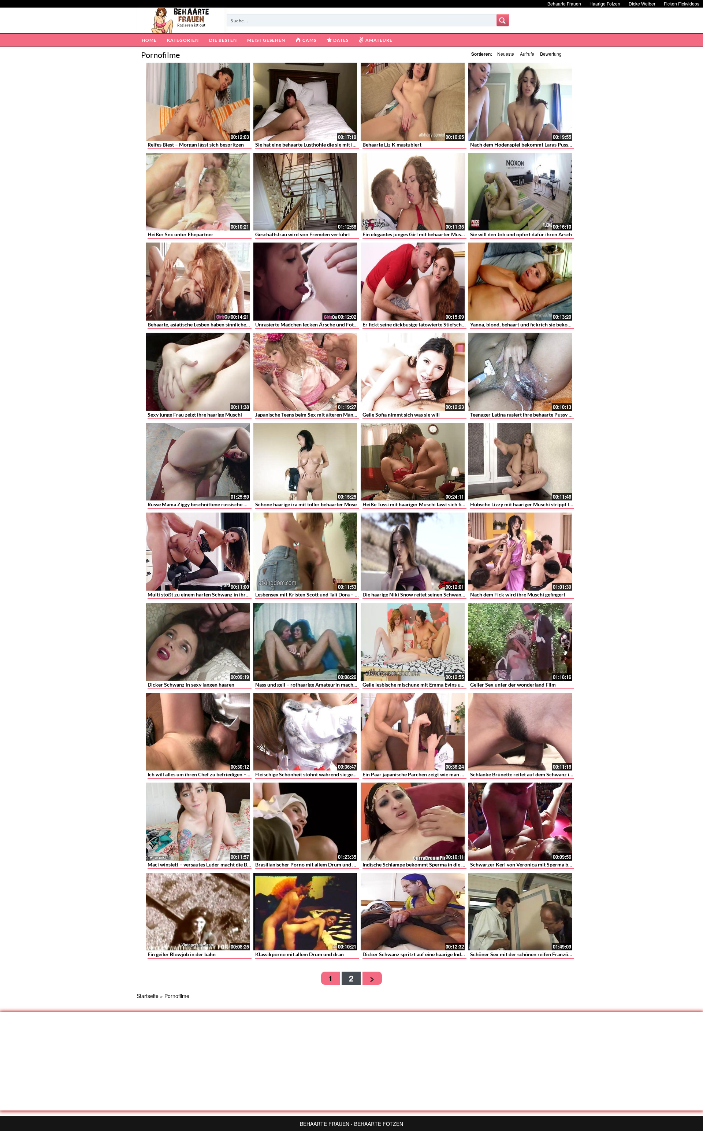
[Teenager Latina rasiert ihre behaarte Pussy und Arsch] (520, 372)
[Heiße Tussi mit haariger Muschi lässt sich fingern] (413, 462)
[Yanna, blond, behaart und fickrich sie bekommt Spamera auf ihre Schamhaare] (520, 282)
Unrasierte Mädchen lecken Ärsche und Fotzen (308, 324)
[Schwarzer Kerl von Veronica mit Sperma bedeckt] (520, 822)
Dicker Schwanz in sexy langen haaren (191, 684)
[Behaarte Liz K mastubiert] (413, 102)
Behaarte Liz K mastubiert (391, 144)
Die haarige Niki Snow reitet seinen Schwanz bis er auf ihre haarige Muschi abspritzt (458, 594)
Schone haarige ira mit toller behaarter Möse (306, 504)
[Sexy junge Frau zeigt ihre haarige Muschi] (198, 372)
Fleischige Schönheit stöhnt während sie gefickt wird (315, 774)
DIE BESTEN (223, 40)
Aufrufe (527, 54)
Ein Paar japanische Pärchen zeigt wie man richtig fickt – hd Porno (437, 774)
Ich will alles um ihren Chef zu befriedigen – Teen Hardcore (214, 774)
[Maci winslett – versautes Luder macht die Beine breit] (198, 822)
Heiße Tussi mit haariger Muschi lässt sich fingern (418, 504)
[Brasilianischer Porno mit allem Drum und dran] (305, 822)
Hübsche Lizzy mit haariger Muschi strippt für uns (527, 504)
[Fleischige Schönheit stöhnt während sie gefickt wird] (305, 732)
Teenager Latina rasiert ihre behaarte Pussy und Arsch (531, 414)
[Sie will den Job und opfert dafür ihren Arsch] (520, 192)
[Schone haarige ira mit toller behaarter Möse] (305, 462)
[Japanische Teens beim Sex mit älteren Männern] (305, 372)
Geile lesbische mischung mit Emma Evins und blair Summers (431, 684)
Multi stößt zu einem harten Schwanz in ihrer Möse (206, 594)
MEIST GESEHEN (266, 40)
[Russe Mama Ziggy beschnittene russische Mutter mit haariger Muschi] (198, 462)
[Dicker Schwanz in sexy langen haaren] (198, 642)
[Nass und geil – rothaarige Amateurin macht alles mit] (305, 642)
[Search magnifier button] (502, 20)
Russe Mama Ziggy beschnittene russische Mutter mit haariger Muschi (227, 504)
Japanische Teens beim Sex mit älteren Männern (309, 414)
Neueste (505, 54)
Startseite (148, 995)
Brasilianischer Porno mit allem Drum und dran (309, 864)
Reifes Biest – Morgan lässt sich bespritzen (196, 144)
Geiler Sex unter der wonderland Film (513, 684)
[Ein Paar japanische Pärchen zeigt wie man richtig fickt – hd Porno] (413, 732)
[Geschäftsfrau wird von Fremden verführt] (305, 192)
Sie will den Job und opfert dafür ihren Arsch (521, 234)
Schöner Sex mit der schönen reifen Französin (522, 954)
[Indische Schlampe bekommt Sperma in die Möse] (413, 822)
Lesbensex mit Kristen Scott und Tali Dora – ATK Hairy (317, 594)
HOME (149, 40)
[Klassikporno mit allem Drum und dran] (305, 912)
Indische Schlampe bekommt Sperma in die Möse (418, 864)
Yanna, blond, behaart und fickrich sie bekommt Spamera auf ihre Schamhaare (558, 324)
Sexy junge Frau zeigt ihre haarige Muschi (195, 414)
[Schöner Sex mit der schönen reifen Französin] (520, 912)
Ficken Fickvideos (681, 3)
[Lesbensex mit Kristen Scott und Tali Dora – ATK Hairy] (305, 552)
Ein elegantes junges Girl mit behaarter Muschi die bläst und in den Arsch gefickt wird (459, 234)
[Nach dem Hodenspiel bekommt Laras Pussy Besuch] (520, 102)
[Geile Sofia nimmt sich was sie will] (413, 372)
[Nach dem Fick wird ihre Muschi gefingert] (520, 552)
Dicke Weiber (642, 3)
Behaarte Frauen (564, 3)
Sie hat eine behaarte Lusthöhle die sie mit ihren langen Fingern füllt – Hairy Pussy (348, 144)
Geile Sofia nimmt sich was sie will (401, 414)
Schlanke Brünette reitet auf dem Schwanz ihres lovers (532, 774)
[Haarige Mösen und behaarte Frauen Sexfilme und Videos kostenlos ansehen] (180, 19)
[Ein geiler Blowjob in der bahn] (198, 912)
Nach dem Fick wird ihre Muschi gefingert (517, 594)
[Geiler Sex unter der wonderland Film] (520, 642)
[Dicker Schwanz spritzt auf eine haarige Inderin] (413, 912)
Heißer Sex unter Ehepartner (180, 234)
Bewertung (551, 54)
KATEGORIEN (183, 40)
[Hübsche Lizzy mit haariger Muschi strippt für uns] (520, 462)
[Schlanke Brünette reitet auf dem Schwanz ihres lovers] (520, 732)
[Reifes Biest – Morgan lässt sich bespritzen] (198, 102)
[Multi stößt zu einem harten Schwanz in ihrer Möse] (198, 552)
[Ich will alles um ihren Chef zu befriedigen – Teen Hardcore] (198, 732)
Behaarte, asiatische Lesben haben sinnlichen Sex (203, 324)
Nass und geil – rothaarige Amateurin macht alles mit (315, 684)
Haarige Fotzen (604, 3)
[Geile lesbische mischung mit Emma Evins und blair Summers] (413, 642)
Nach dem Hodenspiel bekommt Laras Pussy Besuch (529, 144)
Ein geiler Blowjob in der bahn (182, 954)
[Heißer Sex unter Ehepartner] (198, 192)
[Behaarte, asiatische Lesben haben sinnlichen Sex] (198, 282)
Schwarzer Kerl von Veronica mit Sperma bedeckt (527, 864)
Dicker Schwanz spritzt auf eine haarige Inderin (416, 954)
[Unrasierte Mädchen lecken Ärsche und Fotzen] (305, 282)
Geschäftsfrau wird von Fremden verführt (302, 234)
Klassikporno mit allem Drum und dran (299, 954)
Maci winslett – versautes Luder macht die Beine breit (208, 864)
